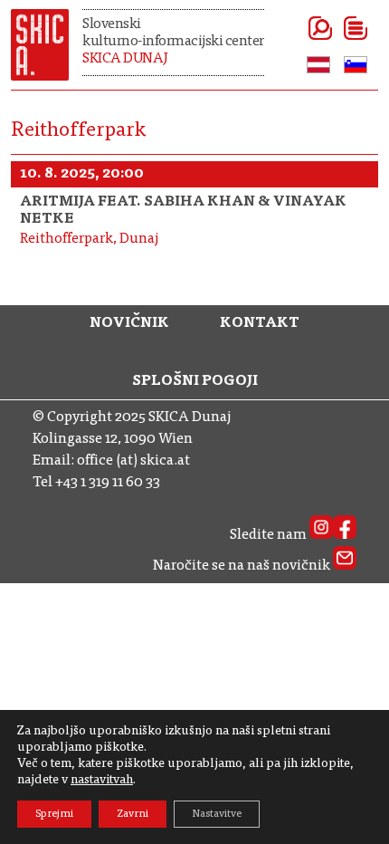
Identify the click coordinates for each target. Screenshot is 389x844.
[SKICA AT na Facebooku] (344, 535)
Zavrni (132, 814)
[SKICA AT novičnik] (344, 566)
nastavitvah (102, 780)
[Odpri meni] (333, 28)
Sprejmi (54, 814)
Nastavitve (217, 814)
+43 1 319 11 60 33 (107, 482)
